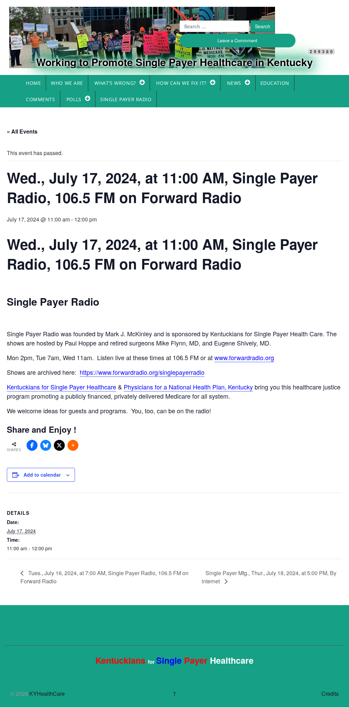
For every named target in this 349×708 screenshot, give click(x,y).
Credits (330, 693)
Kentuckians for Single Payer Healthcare (61, 386)
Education (274, 83)
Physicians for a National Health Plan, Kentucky (188, 386)
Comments (40, 99)
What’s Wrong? (115, 83)
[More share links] (72, 445)
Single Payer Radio (125, 99)
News (234, 83)
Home (33, 83)
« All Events (22, 131)
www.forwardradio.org (244, 357)
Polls (73, 99)
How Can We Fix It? (181, 83)
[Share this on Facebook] (32, 445)
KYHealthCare (53, 18)
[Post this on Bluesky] (45, 445)
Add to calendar (42, 474)
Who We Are (67, 83)
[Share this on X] (59, 445)
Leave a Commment (237, 40)
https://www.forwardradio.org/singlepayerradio (142, 372)
